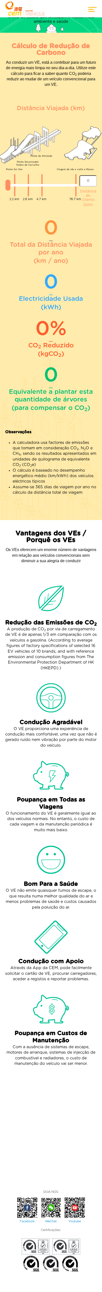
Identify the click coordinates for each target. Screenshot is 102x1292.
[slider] (7, 185)
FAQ (87, 1288)
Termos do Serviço (24, 1288)
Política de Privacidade (60, 1288)
